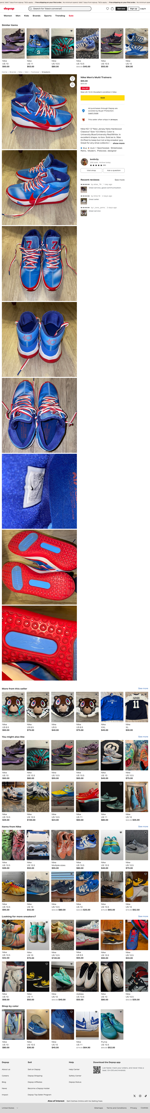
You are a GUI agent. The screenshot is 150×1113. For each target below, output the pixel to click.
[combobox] (59, 8)
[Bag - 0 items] (112, 8)
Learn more (93, 113)
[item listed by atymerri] (38, 755)
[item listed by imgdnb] (87, 845)
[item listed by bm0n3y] (13, 707)
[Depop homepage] (9, 8)
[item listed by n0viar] (38, 976)
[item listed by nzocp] (87, 886)
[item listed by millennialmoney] (87, 1024)
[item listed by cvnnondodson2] (87, 935)
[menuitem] (8, 16)
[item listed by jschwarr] (38, 935)
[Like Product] (22, 31)
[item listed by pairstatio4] (62, 755)
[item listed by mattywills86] (62, 797)
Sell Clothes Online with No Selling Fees (84, 1101)
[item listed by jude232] (136, 797)
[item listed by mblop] (38, 886)
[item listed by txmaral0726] (136, 976)
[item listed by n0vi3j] (112, 797)
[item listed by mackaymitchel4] (62, 886)
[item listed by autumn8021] (13, 1024)
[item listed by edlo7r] (13, 886)
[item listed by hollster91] (62, 1024)
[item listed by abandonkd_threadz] (112, 935)
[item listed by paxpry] (112, 1024)
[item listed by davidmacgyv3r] (38, 1024)
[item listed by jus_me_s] (136, 755)
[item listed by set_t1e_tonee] (38, 797)
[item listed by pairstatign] (13, 755)
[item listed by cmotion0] (13, 797)
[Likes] (107, 8)
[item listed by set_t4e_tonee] (62, 935)
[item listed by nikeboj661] (87, 976)
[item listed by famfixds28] (87, 797)
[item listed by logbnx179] (38, 845)
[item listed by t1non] (112, 845)
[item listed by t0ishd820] (136, 886)
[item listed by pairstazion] (87, 755)
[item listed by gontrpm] (62, 976)
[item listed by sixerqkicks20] (136, 845)
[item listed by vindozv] (112, 976)
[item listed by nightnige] (13, 976)
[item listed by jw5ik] (62, 845)
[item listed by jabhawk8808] (13, 845)
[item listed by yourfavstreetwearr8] (112, 755)
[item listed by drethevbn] (112, 886)
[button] (107, 165)
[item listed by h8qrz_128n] (136, 935)
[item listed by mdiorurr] (13, 935)
